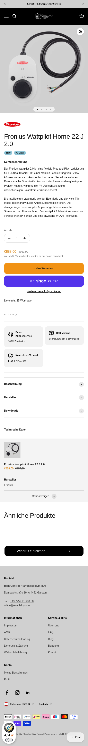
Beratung (53, 645)
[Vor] (83, 4)
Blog (50, 639)
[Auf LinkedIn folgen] (27, 692)
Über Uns (53, 625)
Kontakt (52, 652)
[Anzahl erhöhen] (24, 238)
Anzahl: (8, 230)
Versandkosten (22, 256)
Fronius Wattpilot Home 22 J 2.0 (24, 464)
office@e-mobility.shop (17, 605)
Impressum (10, 625)
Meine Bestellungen (15, 672)
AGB (7, 632)
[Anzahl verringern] (9, 238)
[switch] (9, 740)
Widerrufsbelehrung (15, 652)
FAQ (50, 632)
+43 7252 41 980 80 (22, 601)
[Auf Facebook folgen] (7, 692)
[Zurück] (5, 4)
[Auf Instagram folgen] (17, 692)
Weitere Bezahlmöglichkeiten (44, 291)
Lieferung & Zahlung (16, 645)
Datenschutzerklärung (17, 639)
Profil (7, 679)
